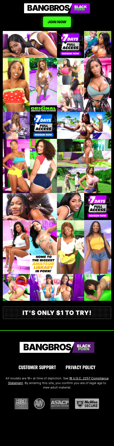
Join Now (57, 22)
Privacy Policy (80, 367)
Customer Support (37, 367)
